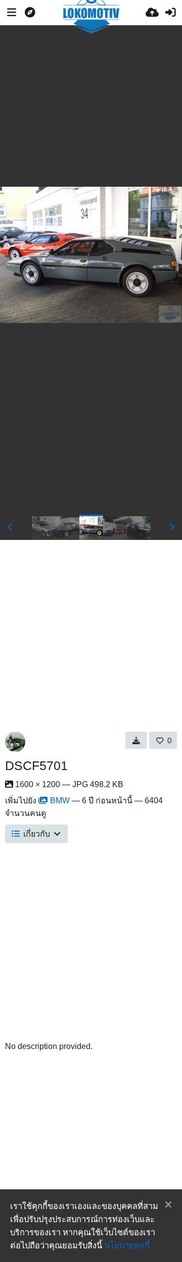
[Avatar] (15, 742)
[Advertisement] (91, 106)
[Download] (136, 740)
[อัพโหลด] (152, 12)
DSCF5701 (36, 765)
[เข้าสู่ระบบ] (170, 12)
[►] (172, 527)
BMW (60, 800)
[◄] (10, 527)
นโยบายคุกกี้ (127, 1245)
